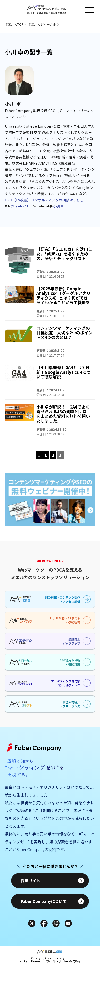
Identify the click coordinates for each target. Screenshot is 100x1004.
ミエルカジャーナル (42, 24)
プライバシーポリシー (56, 961)
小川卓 (58, 206)
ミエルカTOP (14, 24)
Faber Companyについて (44, 901)
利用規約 (75, 961)
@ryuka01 (20, 206)
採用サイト (30, 880)
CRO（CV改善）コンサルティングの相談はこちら (44, 199)
